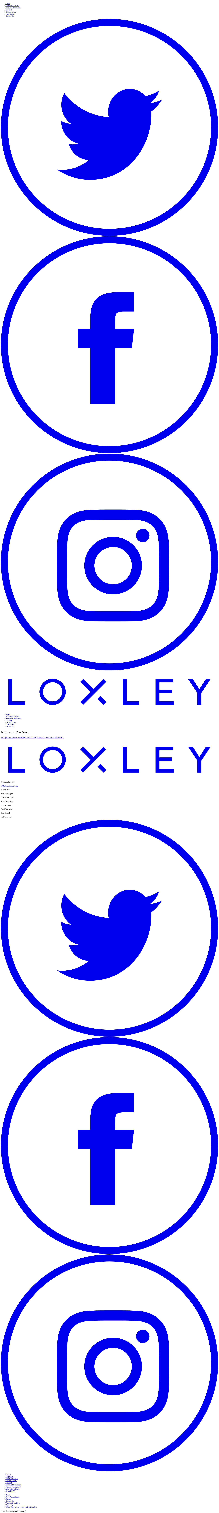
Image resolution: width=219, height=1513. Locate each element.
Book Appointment (12, 1497)
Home (7, 1495)
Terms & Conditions (12, 1503)
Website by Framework (9, 786)
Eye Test (8, 10)
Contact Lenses (11, 12)
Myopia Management (13, 1487)
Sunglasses (9, 1477)
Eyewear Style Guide (13, 1485)
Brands (8, 1499)
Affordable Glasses (12, 6)
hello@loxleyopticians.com (11, 738)
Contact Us (9, 16)
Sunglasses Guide (11, 1479)
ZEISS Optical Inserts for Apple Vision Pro (21, 1507)
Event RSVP (10, 1491)
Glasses (8, 1475)
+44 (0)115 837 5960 (28, 738)
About (7, 4)
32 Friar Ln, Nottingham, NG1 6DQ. (50, 738)
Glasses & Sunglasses (13, 8)
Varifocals (9, 1505)
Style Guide (9, 14)
